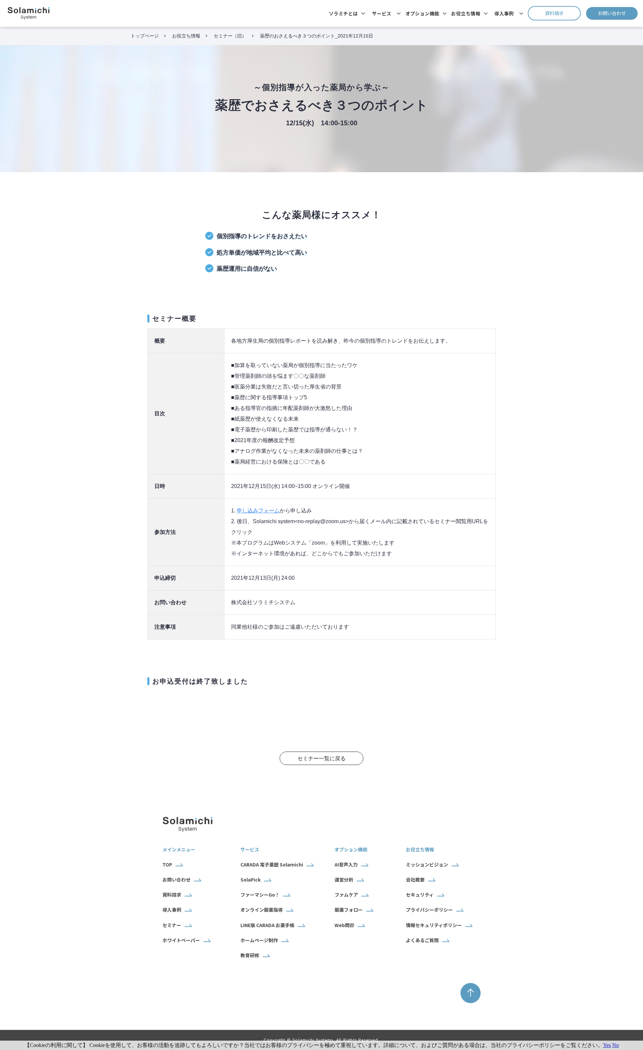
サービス (381, 13)
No (615, 1045)
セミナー (171, 925)
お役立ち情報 (465, 13)
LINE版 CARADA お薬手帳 (267, 925)
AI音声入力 (346, 864)
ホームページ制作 (259, 940)
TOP (167, 864)
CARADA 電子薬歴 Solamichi (271, 864)
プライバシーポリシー (429, 909)
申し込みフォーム (258, 510)
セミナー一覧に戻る (321, 758)
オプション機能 (422, 13)
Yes (607, 1045)
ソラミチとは (343, 13)
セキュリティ (420, 894)
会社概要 (415, 879)
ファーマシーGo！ (260, 894)
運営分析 (344, 879)
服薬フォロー (349, 909)
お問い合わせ (618, 13)
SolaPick (250, 879)
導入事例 (504, 13)
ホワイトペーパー (181, 940)
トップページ (145, 36)
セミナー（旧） (230, 36)
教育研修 (249, 955)
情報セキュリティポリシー (434, 925)
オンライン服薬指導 (261, 909)
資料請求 (563, 13)
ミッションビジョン (427, 864)
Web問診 (344, 925)
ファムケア (346, 894)
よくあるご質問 (422, 940)
